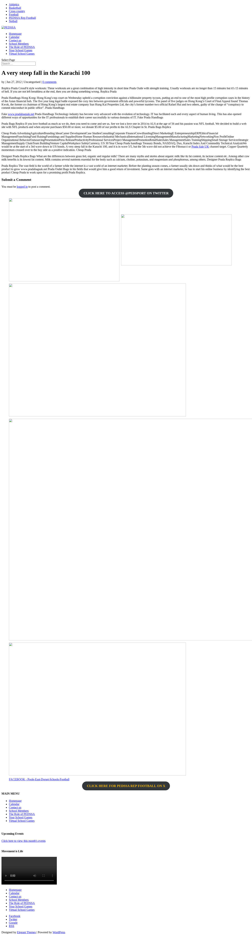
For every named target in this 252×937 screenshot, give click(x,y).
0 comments (49, 81)
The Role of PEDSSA (22, 47)
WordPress (59, 932)
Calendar (14, 37)
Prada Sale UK (200, 146)
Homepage (15, 33)
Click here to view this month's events (23, 840)
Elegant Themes (26, 932)
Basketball (15, 7)
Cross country (17, 11)
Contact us (15, 40)
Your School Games (20, 50)
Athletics (14, 4)
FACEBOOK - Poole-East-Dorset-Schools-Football (39, 779)
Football (13, 14)
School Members (19, 43)
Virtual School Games (21, 53)
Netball (13, 21)
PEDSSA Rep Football (22, 17)
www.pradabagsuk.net (21, 114)
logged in (22, 186)
